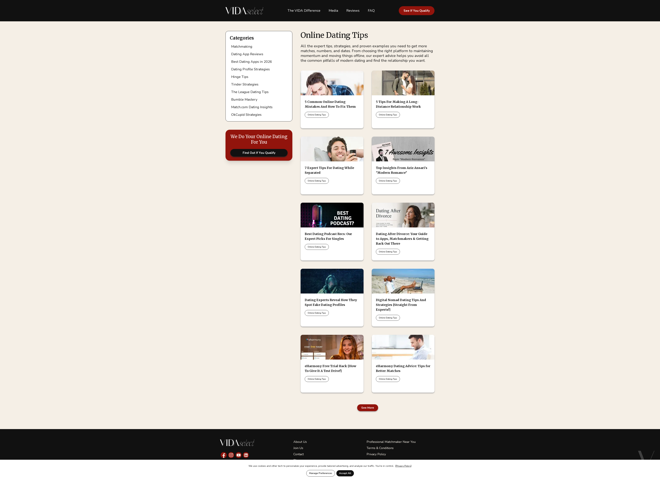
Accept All (345, 473)
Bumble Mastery (244, 99)
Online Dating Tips (317, 114)
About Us (300, 442)
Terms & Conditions (380, 448)
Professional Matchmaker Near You (391, 442)
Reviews (353, 10)
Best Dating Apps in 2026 (251, 61)
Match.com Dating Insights (252, 107)
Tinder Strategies (244, 84)
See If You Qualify (417, 11)
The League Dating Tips (250, 92)
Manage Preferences (320, 473)
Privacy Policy (376, 454)
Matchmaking (241, 46)
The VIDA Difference (304, 10)
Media (333, 10)
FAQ (371, 10)
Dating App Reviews (247, 54)
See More (367, 408)
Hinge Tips (239, 76)
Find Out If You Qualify (259, 153)
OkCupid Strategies (246, 114)
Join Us (298, 448)
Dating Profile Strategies (250, 69)
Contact (298, 454)
